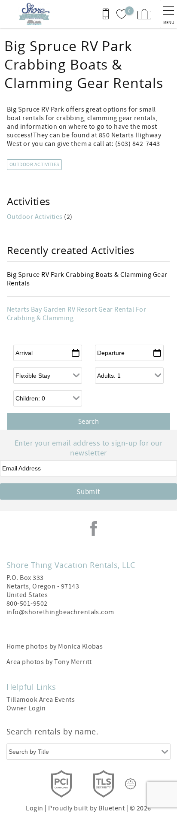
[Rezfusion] (131, 784)
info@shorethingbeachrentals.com (60, 612)
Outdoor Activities (34, 164)
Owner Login (26, 708)
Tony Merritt (73, 662)
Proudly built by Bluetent (86, 808)
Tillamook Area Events (40, 699)
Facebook (93, 528)
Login (34, 808)
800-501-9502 (27, 603)
